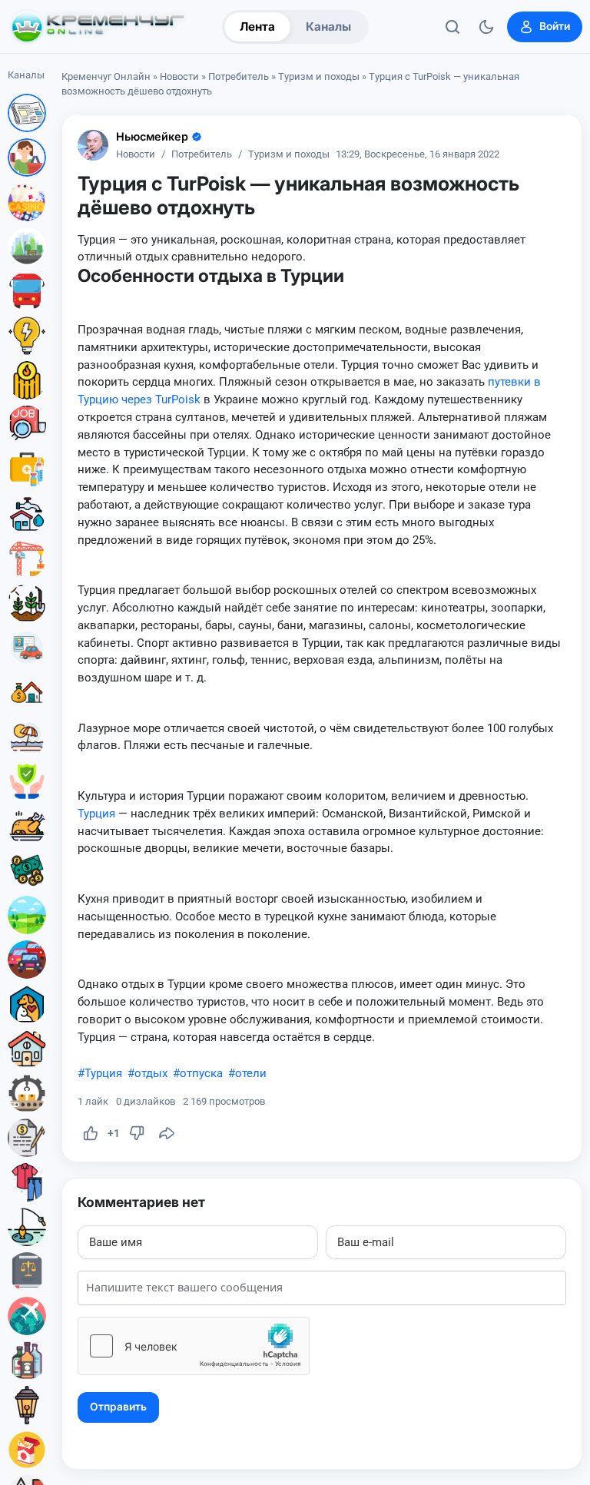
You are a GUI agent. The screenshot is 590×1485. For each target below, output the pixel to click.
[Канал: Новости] (27, 113)
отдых (150, 1073)
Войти (554, 26)
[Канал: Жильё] (27, 1048)
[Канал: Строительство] (27, 558)
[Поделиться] (167, 1133)
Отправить (118, 1406)
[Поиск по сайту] (452, 27)
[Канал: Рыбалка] (27, 1227)
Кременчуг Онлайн (106, 76)
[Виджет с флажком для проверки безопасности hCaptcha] (194, 1346)
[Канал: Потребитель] (27, 157)
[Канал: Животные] (27, 1004)
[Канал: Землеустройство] (27, 915)
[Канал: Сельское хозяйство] (27, 603)
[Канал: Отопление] (27, 380)
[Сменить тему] (486, 27)
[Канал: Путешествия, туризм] (27, 1316)
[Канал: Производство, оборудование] (27, 1093)
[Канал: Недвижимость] (27, 692)
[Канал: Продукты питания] (27, 826)
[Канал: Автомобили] (27, 959)
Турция (96, 813)
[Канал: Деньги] (27, 870)
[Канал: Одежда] (27, 1182)
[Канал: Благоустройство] (27, 246)
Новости (179, 76)
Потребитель (238, 76)
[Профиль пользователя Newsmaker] (93, 145)
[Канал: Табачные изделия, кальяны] (27, 1449)
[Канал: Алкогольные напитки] (27, 1360)
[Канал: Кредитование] (27, 1138)
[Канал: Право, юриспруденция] (27, 1271)
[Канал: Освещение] (27, 1405)
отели (251, 1073)
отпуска (201, 1073)
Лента (257, 26)
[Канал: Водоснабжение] (27, 514)
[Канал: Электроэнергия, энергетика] (27, 336)
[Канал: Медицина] (27, 469)
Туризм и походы (319, 76)
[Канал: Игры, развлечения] (27, 202)
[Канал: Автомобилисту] (27, 647)
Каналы (328, 26)
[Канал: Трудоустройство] (27, 425)
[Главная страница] (97, 27)
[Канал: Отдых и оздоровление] (27, 737)
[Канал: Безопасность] (27, 781)
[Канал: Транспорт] (27, 291)
